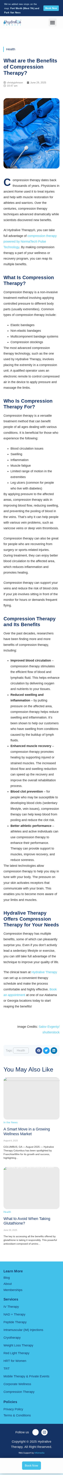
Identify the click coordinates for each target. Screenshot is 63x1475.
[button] (53, 22)
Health (10, 49)
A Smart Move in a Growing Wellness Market (27, 1131)
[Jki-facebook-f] (35, 1432)
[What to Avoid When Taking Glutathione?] (31, 1188)
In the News (11, 1122)
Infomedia (39, 1452)
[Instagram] (44, 1432)
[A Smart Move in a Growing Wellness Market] (31, 1098)
